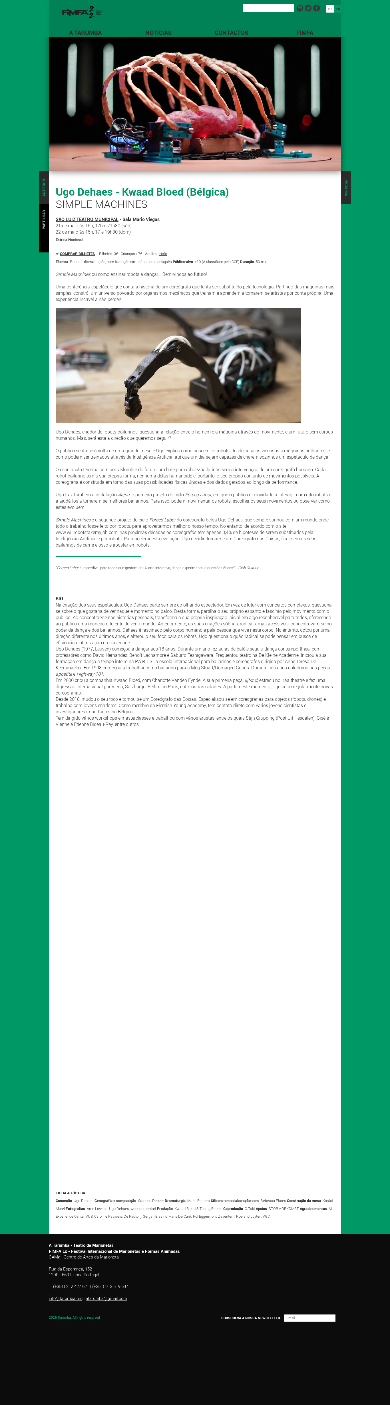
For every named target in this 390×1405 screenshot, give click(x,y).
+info (163, 253)
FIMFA (304, 33)
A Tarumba (85, 33)
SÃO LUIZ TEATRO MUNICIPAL (87, 219)
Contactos (231, 33)
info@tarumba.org (66, 1298)
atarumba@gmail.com (106, 1298)
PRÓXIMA (346, 188)
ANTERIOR (43, 187)
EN (338, 9)
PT (330, 9)
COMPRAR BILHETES (77, 253)
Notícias (158, 33)
